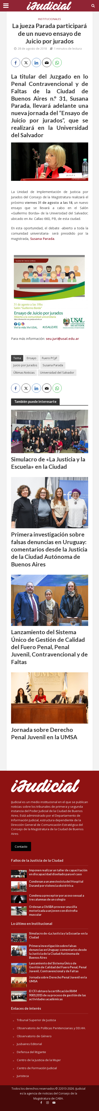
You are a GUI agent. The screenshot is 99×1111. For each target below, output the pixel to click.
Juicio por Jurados (25, 365)
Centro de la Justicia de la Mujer (39, 1060)
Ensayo (31, 358)
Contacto (21, 846)
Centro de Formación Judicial (37, 1068)
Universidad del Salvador (57, 373)
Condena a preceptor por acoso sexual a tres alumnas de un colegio (56, 897)
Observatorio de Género (34, 1036)
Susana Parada (53, 365)
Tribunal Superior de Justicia (36, 1020)
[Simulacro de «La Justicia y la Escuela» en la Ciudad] (49, 431)
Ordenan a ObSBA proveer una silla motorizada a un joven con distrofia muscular (53, 910)
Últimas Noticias (24, 373)
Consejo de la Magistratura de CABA (55, 1095)
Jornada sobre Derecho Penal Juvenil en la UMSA (44, 733)
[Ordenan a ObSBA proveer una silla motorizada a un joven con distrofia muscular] (19, 911)
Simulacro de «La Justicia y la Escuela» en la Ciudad (48, 463)
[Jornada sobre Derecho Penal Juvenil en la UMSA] (49, 697)
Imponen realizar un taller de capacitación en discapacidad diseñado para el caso (58, 872)
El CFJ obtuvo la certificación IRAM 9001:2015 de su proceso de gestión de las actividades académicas (57, 995)
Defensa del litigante (31, 1052)
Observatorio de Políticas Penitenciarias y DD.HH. (51, 1028)
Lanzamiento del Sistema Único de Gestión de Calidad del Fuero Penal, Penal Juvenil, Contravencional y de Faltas (49, 646)
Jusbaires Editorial (29, 1044)
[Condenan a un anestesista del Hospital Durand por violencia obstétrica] (19, 886)
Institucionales (49, 19)
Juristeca (23, 1076)
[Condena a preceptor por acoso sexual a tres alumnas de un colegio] (19, 899)
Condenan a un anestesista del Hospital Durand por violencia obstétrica (56, 883)
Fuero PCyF (49, 358)
